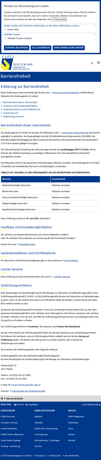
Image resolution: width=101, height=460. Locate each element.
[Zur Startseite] (16, 63)
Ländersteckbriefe (9, 429)
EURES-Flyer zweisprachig (46, 429)
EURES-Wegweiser (76, 417)
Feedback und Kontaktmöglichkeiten (20, 106)
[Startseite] (2, 398)
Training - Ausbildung (10, 446)
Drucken (20, 404)
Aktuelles (38, 423)
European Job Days (9, 423)
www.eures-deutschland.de (66, 93)
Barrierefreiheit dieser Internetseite (20, 102)
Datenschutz (60, 19)
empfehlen (33, 404)
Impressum (41, 456)
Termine (38, 446)
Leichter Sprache (62, 277)
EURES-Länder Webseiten (12, 434)
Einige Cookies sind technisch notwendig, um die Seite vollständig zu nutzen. (42, 26)
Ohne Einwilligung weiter (69, 48)
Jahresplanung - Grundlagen (47, 440)
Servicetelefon (71, 260)
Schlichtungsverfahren (13, 116)
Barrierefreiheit (14, 399)
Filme (70, 429)
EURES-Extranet (8, 417)
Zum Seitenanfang (91, 404)
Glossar (71, 434)
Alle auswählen (41, 48)
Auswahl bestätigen (16, 48)
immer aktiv (13, 29)
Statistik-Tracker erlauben (19, 38)
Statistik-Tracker (12, 34)
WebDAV (38, 417)
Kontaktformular (27, 244)
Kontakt (71, 440)
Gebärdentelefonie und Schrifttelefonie (22, 109)
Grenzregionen (41, 434)
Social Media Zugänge (11, 440)
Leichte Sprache (10, 113)
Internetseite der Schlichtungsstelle (28, 391)
